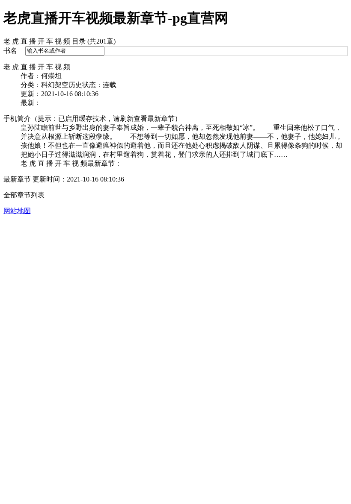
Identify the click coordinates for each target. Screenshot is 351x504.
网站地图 (17, 210)
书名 (10, 50)
